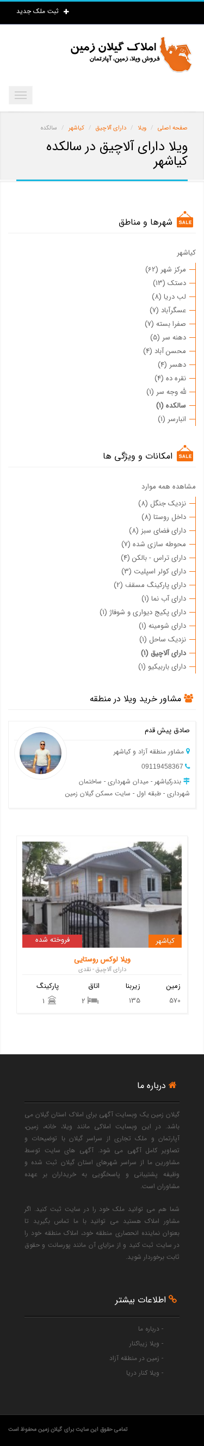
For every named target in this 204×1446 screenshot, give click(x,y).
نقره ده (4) (170, 378)
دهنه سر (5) (168, 337)
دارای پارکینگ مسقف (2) (150, 585)
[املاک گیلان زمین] (130, 55)
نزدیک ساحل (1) (162, 639)
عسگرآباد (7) (168, 310)
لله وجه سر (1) (166, 392)
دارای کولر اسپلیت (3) (153, 571)
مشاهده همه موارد (168, 486)
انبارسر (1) (172, 419)
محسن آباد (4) (164, 351)
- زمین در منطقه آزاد (136, 1358)
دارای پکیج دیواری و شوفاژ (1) (143, 612)
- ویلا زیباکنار (146, 1343)
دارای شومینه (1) (162, 626)
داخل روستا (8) (163, 517)
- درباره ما (150, 1329)
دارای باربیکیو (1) (162, 666)
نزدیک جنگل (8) (162, 503)
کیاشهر (186, 252)
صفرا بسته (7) (165, 324)
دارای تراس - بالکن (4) (153, 558)
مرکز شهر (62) (165, 269)
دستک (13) (169, 283)
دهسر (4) (172, 364)
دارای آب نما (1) (163, 598)
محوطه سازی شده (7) (153, 544)
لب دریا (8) (169, 296)
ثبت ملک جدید (38, 11)
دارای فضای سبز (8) (157, 530)
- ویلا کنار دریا (144, 1373)
